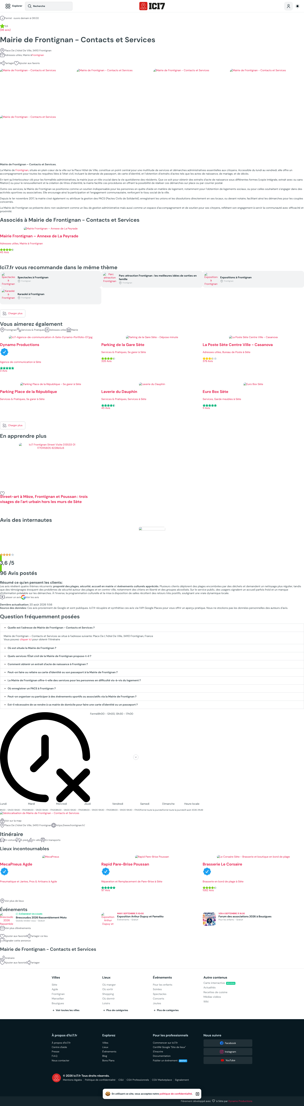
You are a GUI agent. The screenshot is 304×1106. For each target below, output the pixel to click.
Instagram (230, 1051)
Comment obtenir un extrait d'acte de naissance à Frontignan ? (48, 664)
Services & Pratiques (33, 329)
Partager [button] (9, 63)
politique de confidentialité (176, 1093)
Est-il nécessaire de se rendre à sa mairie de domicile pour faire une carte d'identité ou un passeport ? (73, 704)
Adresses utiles (57, 329)
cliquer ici (26, 639)
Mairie (74, 329)
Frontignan (38, 55)
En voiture (10, 840)
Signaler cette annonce (18, 940)
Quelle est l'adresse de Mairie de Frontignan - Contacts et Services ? (51, 627)
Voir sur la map (13, 820)
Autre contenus (215, 978)
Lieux (106, 978)
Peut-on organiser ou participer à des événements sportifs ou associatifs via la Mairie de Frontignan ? (72, 696)
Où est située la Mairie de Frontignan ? (32, 648)
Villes (56, 978)
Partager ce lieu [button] (39, 936)
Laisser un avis (13, 597)
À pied (24, 840)
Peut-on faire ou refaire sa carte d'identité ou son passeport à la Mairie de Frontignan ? (63, 672)
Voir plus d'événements (18, 928)
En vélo (36, 840)
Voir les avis (32, 597)
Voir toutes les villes (68, 1010)
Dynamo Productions (240, 1101)
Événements (162, 978)
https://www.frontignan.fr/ (70, 825)
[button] (27, 63)
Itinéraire (10, 958)
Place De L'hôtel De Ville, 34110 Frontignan (28, 50)
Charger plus (15, 313)
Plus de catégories (117, 1010)
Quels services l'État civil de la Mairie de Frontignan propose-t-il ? (49, 656)
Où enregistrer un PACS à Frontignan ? (32, 688)
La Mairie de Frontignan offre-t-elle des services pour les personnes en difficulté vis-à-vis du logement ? (74, 680)
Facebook (230, 1043)
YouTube (230, 1060)
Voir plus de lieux (14, 900)
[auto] (297, 6)
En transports (52, 840)
